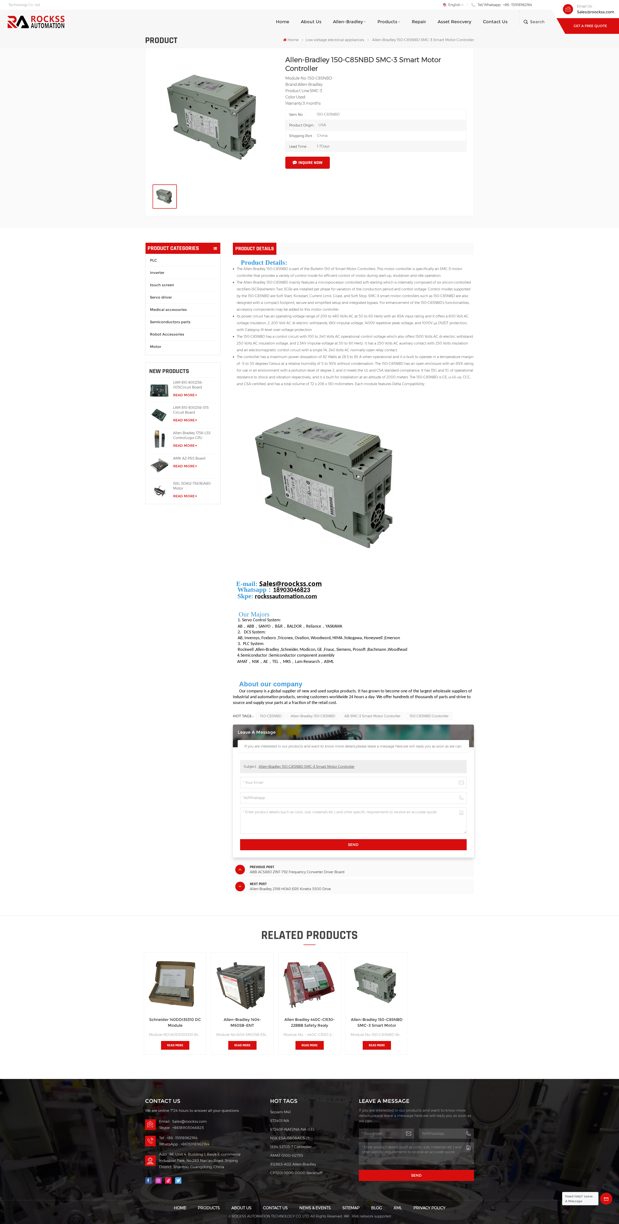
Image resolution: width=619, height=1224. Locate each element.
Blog (376, 1208)
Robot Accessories (167, 334)
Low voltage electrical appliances (335, 39)
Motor (155, 346)
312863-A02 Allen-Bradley (293, 1164)
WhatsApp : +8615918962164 (184, 1144)
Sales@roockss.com (595, 12)
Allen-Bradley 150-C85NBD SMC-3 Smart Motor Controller (306, 766)
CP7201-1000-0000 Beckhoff (296, 1173)
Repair (419, 21)
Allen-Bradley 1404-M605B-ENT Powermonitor (242, 1022)
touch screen (162, 285)
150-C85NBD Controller (429, 716)
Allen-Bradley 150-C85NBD (313, 716)
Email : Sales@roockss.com (183, 1121)
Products (209, 1208)
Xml (398, 1208)
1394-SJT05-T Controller (290, 1146)
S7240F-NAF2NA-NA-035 (292, 1129)
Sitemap (351, 1208)
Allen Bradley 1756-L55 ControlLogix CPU (192, 435)
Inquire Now (310, 162)
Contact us (495, 21)
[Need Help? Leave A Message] (606, 1199)
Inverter (157, 272)
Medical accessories (168, 309)
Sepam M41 (280, 1112)
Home (282, 21)
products (387, 21)
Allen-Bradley (348, 21)
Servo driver (161, 297)
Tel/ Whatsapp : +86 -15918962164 (505, 5)
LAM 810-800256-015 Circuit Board (191, 410)
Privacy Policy (429, 1208)
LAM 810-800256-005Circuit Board (188, 384)
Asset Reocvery (454, 21)
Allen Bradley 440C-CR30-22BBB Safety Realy (309, 1022)
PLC (153, 260)
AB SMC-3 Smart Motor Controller (372, 716)
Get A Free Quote (590, 26)
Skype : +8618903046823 (181, 1127)
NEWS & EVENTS (315, 1208)
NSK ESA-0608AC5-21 (289, 1138)
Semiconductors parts (170, 322)
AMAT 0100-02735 (286, 1155)
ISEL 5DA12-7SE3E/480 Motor (192, 486)
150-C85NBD (270, 716)
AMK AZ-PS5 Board (189, 458)
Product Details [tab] (254, 248)
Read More (184, 395)
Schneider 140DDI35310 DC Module (175, 1022)
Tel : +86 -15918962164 (178, 1138)
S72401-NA (279, 1120)
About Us (311, 21)
